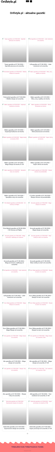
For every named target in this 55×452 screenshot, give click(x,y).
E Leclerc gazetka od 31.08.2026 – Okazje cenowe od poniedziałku (40, 196)
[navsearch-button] (31, 1)
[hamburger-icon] (27, 1)
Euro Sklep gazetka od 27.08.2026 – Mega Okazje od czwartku (14, 329)
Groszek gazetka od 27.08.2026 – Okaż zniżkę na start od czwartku (40, 262)
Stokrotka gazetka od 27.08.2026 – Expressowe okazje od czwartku (14, 427)
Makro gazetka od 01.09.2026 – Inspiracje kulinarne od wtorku (14, 130)
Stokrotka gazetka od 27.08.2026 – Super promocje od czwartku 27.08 (41, 427)
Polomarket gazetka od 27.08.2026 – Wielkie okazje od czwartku (14, 98)
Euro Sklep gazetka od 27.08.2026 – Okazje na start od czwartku (40, 296)
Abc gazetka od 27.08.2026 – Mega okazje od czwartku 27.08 (40, 362)
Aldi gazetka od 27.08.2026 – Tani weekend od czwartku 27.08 (40, 394)
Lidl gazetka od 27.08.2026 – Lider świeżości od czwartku (40, 65)
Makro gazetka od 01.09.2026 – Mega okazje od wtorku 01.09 (14, 163)
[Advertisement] (27, 25)
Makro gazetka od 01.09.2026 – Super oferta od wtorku (41, 163)
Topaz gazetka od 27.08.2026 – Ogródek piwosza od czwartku (14, 65)
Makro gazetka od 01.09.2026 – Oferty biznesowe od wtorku (41, 130)
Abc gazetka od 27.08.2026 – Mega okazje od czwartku (14, 362)
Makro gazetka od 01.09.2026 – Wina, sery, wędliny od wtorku (41, 98)
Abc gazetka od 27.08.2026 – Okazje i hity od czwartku (14, 394)
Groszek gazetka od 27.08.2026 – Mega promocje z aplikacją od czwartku (14, 262)
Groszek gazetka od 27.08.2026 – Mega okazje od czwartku (40, 229)
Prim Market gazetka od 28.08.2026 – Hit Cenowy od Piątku (14, 229)
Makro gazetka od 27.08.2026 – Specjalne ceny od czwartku (14, 196)
